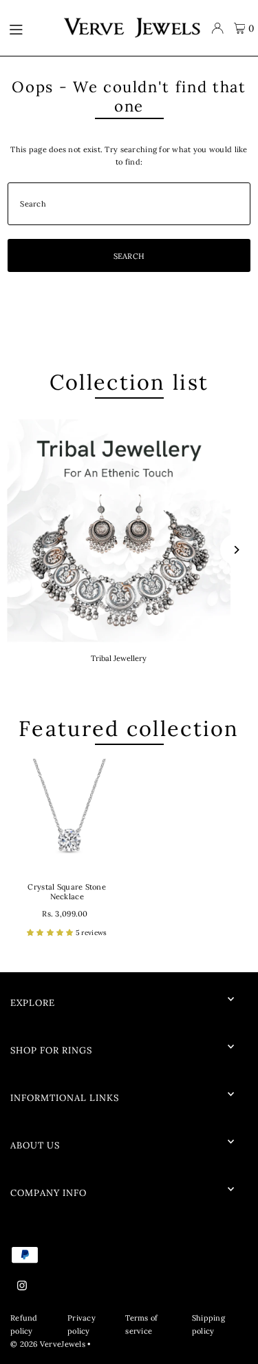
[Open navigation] (29, 28)
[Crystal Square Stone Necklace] (67, 815)
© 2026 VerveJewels (47, 1344)
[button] (51, 932)
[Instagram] (22, 1286)
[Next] (235, 549)
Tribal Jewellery (119, 658)
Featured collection (129, 728)
